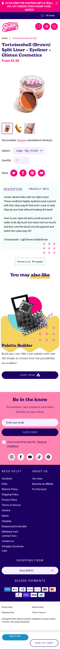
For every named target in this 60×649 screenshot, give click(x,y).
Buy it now (15, 636)
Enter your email (15, 422)
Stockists (7, 478)
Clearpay (6, 521)
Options (6, 150)
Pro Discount (39, 489)
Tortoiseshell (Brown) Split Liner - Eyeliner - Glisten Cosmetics (25, 38)
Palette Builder (17, 345)
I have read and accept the (21, 441)
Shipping (21, 140)
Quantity (6, 160)
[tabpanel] (30, 95)
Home (5, 38)
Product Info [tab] (39, 189)
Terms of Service (11, 505)
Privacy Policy (9, 499)
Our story (37, 478)
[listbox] (29, 150)
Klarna (5, 515)
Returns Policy (10, 489)
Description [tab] (13, 189)
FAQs (4, 483)
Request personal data (14, 526)
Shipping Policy (10, 494)
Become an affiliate (42, 483)
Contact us (8, 541)
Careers (6, 510)
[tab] (7, 128)
